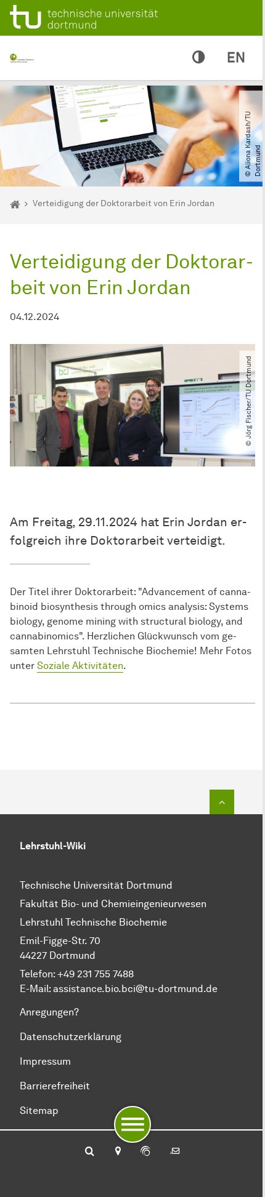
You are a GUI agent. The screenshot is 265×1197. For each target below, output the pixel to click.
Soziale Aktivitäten (80, 665)
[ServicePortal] (145, 1152)
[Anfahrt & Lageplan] (117, 1152)
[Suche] (89, 1152)
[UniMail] (175, 1152)
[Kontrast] (198, 57)
